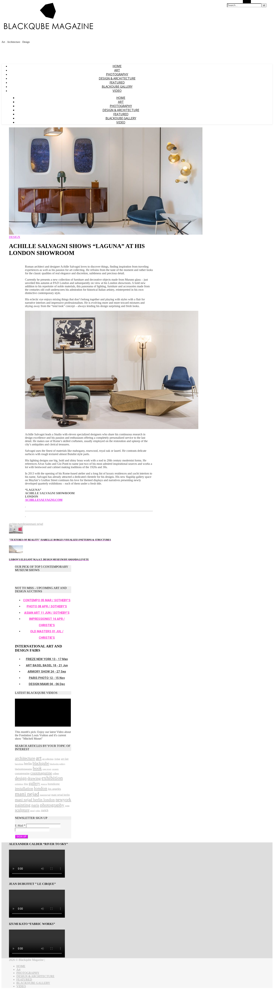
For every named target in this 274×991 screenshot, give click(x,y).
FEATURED (117, 82)
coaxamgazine (22, 773)
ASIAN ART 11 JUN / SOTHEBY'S (47, 612)
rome (67, 805)
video (37, 811)
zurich (44, 810)
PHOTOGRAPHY (117, 74)
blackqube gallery (57, 764)
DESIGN (14, 237)
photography (52, 805)
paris (35, 805)
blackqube (41, 763)
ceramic (55, 769)
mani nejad (36, 523)
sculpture (22, 810)
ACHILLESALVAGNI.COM (43, 499)
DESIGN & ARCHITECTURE (117, 78)
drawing (34, 778)
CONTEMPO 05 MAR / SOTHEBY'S (46, 600)
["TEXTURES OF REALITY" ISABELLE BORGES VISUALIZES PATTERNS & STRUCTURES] (16, 532)
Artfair (57, 759)
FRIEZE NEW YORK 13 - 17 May (47, 659)
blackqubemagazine (23, 769)
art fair (65, 758)
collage (56, 773)
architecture (16, 523)
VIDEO (117, 91)
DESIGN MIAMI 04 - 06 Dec (47, 684)
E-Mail (20, 825)
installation (24, 788)
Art (117, 70)
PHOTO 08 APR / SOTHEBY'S (47, 606)
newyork (63, 799)
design (26, 523)
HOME (117, 66)
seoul (32, 811)
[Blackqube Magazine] (48, 25)
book (37, 768)
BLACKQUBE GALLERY (117, 87)
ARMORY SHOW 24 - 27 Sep (47, 671)
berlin (28, 763)
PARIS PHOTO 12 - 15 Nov (47, 678)
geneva (44, 784)
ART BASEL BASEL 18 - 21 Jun (47, 665)
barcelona (19, 764)
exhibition (52, 778)
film (26, 783)
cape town (46, 769)
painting (23, 804)
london (40, 788)
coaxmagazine (41, 773)
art (39, 758)
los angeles (54, 789)
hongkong (54, 783)
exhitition (19, 784)
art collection (47, 759)
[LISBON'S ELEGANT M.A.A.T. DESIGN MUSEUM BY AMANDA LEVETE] (16, 552)
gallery (34, 783)
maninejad (45, 794)
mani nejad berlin (60, 794)
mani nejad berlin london (35, 800)
